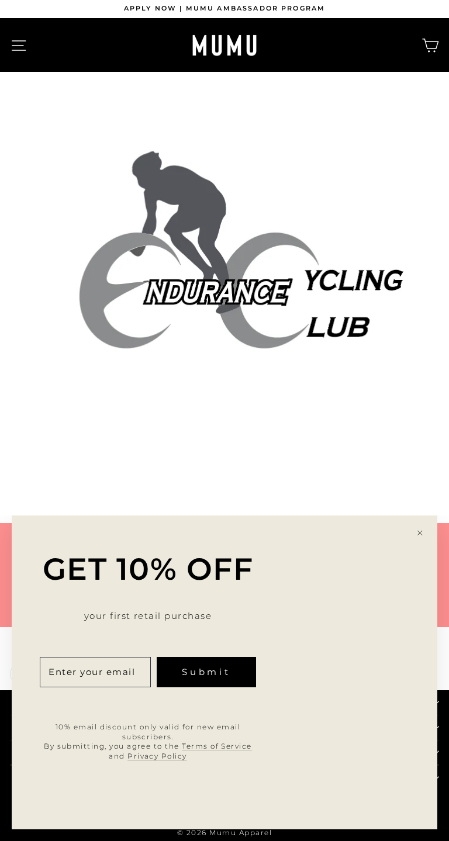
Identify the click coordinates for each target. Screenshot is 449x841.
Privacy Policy (157, 756)
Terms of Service (217, 746)
